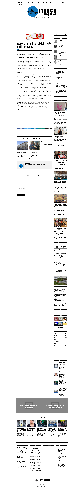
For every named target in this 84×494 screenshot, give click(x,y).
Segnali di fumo (56, 347)
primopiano (39, 465)
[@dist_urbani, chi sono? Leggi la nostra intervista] (60, 319)
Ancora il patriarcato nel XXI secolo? (59, 112)
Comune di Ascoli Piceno (37, 132)
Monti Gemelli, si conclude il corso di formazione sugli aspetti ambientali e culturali (33, 155)
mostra (33, 462)
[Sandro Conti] (55, 41)
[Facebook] (62, 2)
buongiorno (35, 450)
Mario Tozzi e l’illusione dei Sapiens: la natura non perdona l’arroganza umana (60, 82)
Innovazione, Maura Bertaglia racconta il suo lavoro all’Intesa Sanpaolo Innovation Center (60, 138)
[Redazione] (55, 51)
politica (35, 463)
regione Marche (37, 466)
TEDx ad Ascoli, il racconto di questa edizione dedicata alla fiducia (60, 205)
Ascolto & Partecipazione (28, 132)
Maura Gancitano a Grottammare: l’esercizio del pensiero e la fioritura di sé (60, 77)
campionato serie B (33, 452)
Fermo (37, 456)
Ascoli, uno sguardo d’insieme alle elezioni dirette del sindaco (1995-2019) (22, 155)
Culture (55, 337)
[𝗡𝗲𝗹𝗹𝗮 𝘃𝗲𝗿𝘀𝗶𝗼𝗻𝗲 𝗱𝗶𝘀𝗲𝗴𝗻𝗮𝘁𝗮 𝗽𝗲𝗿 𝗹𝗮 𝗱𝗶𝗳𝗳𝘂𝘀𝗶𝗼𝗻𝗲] (65, 324)
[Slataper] (55, 62)
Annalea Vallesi (58, 255)
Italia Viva (43, 132)
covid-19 (36, 455)
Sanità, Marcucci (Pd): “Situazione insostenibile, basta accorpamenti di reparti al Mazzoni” (61, 265)
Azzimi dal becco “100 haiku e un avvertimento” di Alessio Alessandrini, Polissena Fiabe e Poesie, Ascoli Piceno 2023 (61, 258)
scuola (33, 470)
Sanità (31, 470)
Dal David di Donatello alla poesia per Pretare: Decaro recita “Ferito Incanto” (61, 271)
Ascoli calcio (34, 448)
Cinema (33, 453)
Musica (35, 462)
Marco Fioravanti (36, 460)
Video (55, 356)
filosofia (32, 458)
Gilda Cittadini (58, 245)
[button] (65, 34)
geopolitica (31, 459)
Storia (38, 470)
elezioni (31, 456)
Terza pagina (31, 2)
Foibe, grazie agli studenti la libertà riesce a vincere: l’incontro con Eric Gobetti (60, 182)
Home (19, 2)
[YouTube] (63, 4)
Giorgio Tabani (60, 45)
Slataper (59, 60)
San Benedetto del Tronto (35, 468)
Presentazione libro (33, 465)
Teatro (31, 471)
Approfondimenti (49, 2)
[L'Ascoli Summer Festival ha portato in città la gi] (55, 324)
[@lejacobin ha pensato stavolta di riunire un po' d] (55, 319)
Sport (55, 349)
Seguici (60, 327)
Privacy (47, 488)
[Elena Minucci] (55, 57)
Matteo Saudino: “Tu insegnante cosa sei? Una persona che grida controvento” (60, 91)
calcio (38, 450)
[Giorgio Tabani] (55, 46)
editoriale (38, 455)
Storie (25, 2)
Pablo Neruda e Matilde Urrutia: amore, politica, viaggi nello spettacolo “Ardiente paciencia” (61, 252)
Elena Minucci (60, 55)
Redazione (21, 49)
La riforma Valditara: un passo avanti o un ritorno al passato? (61, 247)
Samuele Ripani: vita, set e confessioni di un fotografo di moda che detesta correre (60, 72)
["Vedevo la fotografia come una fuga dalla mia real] (65, 319)
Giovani (37, 2)
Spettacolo (36, 470)
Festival (39, 456)
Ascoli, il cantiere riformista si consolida (46, 143)
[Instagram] (63, 2)
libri (33, 460)
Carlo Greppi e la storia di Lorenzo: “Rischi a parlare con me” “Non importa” (60, 230)
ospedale (38, 462)
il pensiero (34, 459)
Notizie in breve (56, 341)
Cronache (20, 4)
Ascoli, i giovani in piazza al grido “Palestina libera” (60, 161)
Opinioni (42, 2)
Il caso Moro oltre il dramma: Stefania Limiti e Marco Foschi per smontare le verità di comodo (61, 86)
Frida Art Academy (37, 458)
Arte (31, 448)
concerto (33, 455)
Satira (55, 345)
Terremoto (33, 471)
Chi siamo (40, 488)
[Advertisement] (42, 26)
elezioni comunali (34, 456)
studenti (40, 470)
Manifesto (43, 488)
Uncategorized (56, 355)
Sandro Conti (60, 40)
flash (34, 458)
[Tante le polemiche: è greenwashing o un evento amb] (60, 324)
